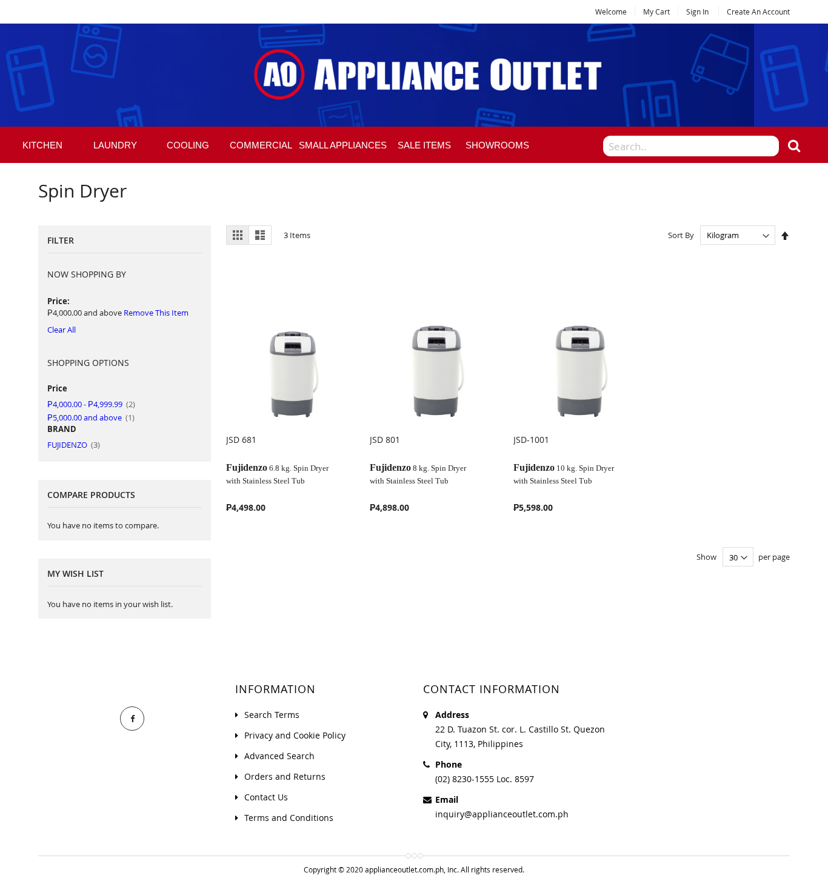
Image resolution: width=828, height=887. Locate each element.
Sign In (697, 11)
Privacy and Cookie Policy (295, 735)
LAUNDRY (115, 145)
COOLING (188, 145)
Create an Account (758, 11)
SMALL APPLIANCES (343, 145)
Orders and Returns (285, 776)
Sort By (681, 235)
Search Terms (271, 714)
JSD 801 (385, 439)
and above (91, 417)
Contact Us (266, 797)
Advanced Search (279, 756)
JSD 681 (241, 439)
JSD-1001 (531, 439)
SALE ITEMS (424, 145)
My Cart (656, 11)
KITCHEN (42, 145)
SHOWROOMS (497, 145)
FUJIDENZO (73, 444)
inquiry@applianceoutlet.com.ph (502, 814)
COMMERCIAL (261, 145)
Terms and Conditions (288, 817)
